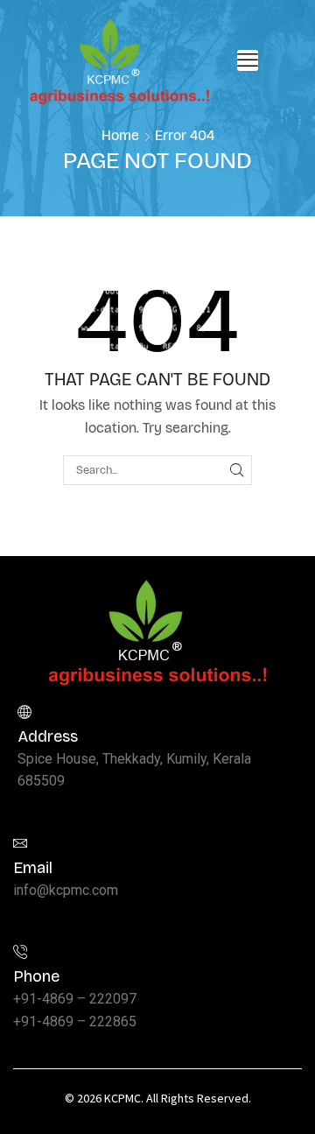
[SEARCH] (237, 470)
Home (120, 135)
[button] (247, 60)
